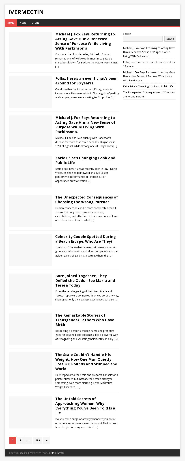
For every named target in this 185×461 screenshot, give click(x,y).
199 (37, 440)
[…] (57, 66)
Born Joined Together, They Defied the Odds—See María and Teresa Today (85, 280)
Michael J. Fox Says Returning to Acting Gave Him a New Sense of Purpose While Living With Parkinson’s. (85, 124)
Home (10, 22)
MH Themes (58, 452)
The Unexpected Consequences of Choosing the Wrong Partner (86, 199)
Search (127, 33)
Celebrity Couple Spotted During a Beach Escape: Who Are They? (85, 239)
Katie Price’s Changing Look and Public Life (85, 160)
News (23, 22)
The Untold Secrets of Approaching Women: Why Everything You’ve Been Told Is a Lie (85, 405)
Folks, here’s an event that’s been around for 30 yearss (86, 81)
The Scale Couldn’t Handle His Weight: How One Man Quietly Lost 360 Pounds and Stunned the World (86, 361)
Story (35, 22)
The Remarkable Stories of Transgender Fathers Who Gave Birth (84, 320)
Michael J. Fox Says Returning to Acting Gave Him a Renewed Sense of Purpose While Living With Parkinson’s (85, 41)
